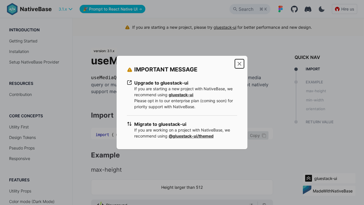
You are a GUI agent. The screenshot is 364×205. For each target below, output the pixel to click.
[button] (239, 63)
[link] (181, 95)
